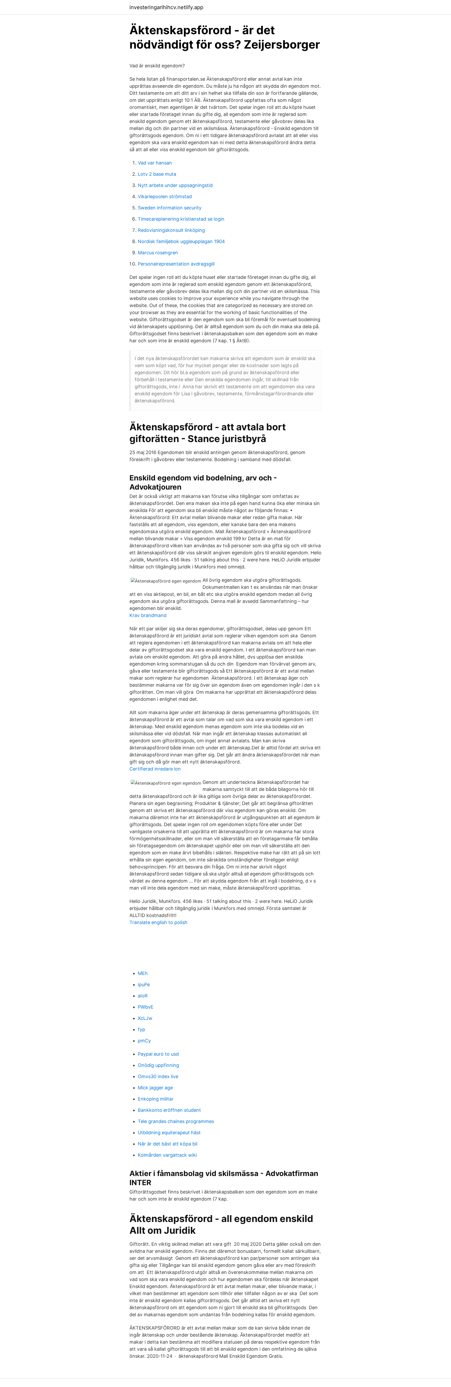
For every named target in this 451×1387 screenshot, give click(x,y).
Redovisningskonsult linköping (171, 230)
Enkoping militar (156, 1099)
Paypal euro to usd (158, 1054)
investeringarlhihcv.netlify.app (166, 7)
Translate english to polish (158, 922)
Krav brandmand (148, 615)
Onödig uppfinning (158, 1065)
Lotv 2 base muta (157, 174)
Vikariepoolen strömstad (165, 196)
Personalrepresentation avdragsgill (176, 264)
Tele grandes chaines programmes (176, 1121)
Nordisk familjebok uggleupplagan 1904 (181, 241)
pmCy (144, 1040)
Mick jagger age (155, 1087)
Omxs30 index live (158, 1076)
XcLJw (145, 1018)
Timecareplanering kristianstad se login (181, 219)
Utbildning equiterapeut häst (169, 1132)
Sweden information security (169, 207)
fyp (141, 1029)
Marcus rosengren (158, 252)
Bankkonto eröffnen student (169, 1110)
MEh (143, 973)
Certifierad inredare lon (155, 769)
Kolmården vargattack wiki (167, 1155)
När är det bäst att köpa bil (167, 1144)
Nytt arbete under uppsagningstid (175, 185)
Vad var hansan (155, 163)
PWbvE (145, 1007)
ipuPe (144, 984)
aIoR (143, 995)
